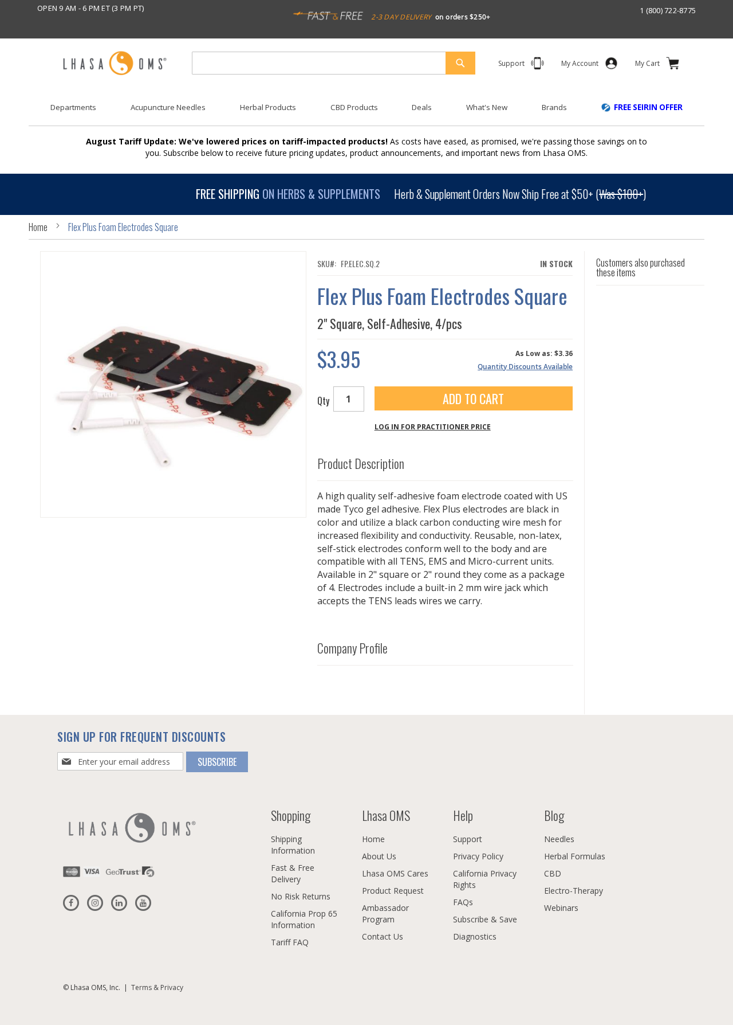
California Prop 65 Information (304, 919)
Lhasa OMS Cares (395, 873)
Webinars (561, 907)
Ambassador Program (385, 913)
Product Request (393, 890)
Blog (554, 815)
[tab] (445, 461)
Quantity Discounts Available (525, 366)
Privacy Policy (478, 856)
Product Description (360, 464)
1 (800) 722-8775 (668, 10)
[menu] (366, 111)
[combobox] (333, 63)
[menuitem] (73, 107)
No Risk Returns (300, 896)
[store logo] (115, 64)
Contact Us (382, 936)
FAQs (463, 902)
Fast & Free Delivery (292, 873)
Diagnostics (474, 936)
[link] (579, 65)
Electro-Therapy (573, 890)
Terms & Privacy (157, 987)
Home (38, 227)
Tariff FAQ (290, 942)
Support (467, 839)
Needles (559, 839)
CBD (552, 873)
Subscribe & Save (485, 919)
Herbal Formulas (574, 856)
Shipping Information (293, 845)
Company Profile (352, 648)
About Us (379, 856)
